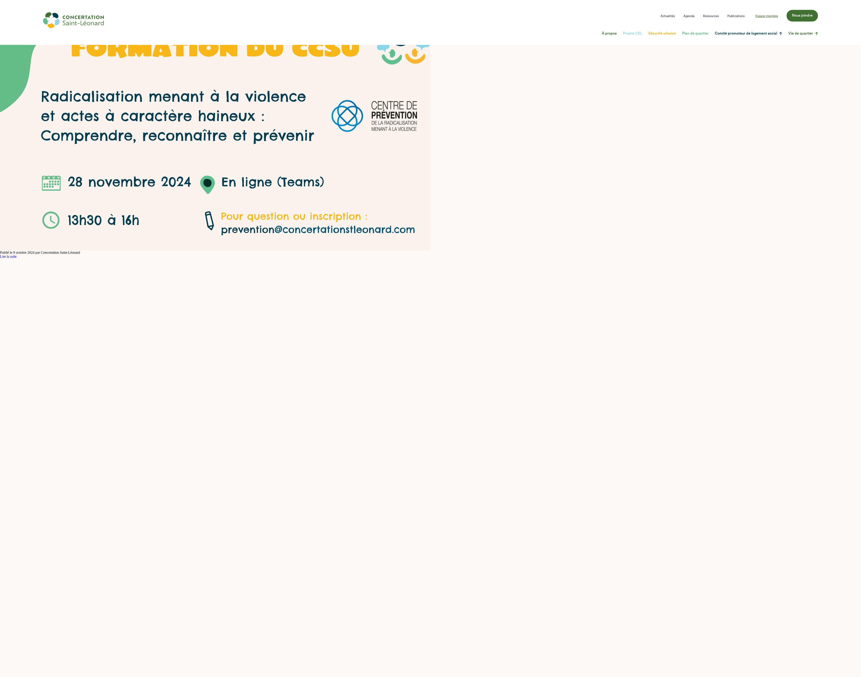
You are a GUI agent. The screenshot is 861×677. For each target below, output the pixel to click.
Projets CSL (632, 33)
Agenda (688, 16)
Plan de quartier (695, 33)
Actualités (668, 16)
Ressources (711, 16)
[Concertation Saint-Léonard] (73, 20)
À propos (609, 33)
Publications (736, 16)
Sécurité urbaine (662, 33)
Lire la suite (8, 256)
